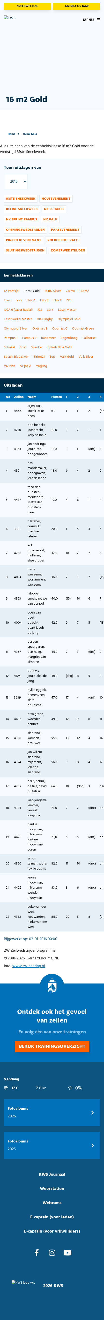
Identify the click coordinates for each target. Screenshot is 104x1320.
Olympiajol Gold (69, 319)
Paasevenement (65, 230)
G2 (69, 300)
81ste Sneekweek (20, 199)
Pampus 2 (29, 338)
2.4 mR (70, 291)
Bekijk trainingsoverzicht (52, 1046)
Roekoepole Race (62, 240)
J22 (39, 309)
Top (52, 356)
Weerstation (52, 1188)
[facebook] (36, 1253)
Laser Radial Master (18, 319)
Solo (23, 347)
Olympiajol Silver (16, 328)
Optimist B (39, 328)
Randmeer (48, 338)
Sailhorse (89, 338)
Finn (18, 300)
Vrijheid (25, 366)
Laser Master (67, 309)
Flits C (57, 300)
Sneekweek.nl (27, 6)
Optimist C (59, 328)
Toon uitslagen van (22, 168)
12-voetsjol (11, 291)
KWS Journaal (52, 1174)
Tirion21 (39, 356)
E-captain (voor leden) (52, 1217)
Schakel (9, 347)
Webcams (52, 1203)
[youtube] (67, 1253)
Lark (50, 309)
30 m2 (84, 291)
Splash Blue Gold (60, 347)
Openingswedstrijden (25, 230)
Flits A (31, 300)
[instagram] (52, 1253)
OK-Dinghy (45, 319)
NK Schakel (54, 209)
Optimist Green (83, 328)
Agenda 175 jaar (77, 6)
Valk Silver (86, 356)
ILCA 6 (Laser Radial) (18, 309)
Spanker (37, 347)
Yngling (41, 366)
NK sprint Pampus (21, 219)
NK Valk (50, 219)
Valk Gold (67, 356)
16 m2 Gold (30, 134)
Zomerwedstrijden (68, 250)
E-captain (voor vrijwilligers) (52, 1231)
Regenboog (69, 338)
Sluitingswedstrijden (25, 250)
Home (11, 134)
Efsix (7, 300)
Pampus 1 (10, 338)
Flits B (44, 300)
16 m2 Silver (53, 291)
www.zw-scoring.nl (28, 966)
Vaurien (9, 366)
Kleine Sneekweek (22, 209)
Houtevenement (56, 199)
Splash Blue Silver (16, 356)
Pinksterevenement (23, 240)
